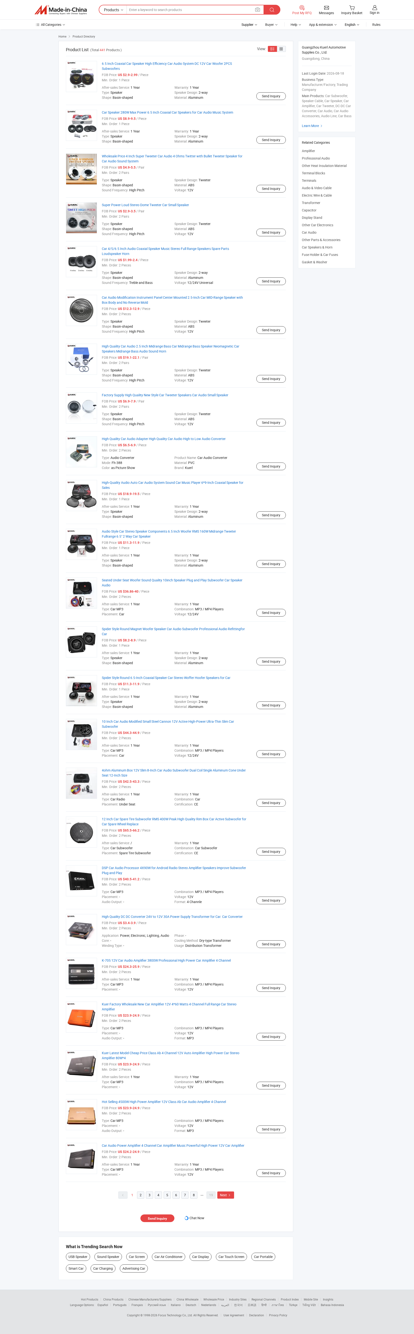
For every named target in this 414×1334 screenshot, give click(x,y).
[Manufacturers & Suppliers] (60, 10)
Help (294, 24)
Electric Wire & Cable (317, 195)
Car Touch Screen (231, 1256)
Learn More (312, 125)
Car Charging (103, 1268)
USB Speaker (78, 1256)
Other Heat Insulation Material (324, 165)
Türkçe (293, 1305)
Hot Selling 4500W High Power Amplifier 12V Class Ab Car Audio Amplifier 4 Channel (164, 1101)
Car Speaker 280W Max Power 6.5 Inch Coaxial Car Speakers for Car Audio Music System (167, 112)
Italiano (176, 1305)
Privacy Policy (278, 1315)
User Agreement (234, 1315)
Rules (376, 24)
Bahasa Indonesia (332, 1305)
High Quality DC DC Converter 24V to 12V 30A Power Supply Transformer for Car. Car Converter (172, 916)
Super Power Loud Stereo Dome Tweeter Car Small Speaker (145, 205)
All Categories (51, 24)
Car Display (200, 1256)
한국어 (238, 1305)
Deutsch (191, 1305)
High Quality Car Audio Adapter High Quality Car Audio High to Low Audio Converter (164, 438)
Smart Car (76, 1268)
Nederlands (208, 1305)
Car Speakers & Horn (317, 247)
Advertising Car (133, 1268)
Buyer (269, 24)
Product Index (290, 1299)
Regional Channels (264, 1299)
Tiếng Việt (309, 1305)
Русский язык (157, 1305)
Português (119, 1305)
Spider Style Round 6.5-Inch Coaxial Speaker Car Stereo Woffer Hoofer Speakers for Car (166, 677)
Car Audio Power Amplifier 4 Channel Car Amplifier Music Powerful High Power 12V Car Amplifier (173, 1145)
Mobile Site (311, 1299)
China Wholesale (187, 1299)
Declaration (256, 1315)
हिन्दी (264, 1305)
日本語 (252, 1305)
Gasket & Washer (314, 262)
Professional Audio (316, 158)
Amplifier (308, 151)
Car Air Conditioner (169, 1256)
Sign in (375, 12)
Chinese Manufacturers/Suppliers (150, 1299)
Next (225, 1195)
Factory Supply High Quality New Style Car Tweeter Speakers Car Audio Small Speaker (165, 395)
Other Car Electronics (317, 225)
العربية (225, 1305)
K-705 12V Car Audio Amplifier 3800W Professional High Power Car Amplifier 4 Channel (166, 960)
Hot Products (89, 1299)
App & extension (321, 24)
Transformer (311, 202)
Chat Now (197, 1218)
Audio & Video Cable (317, 188)
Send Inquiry (271, 96)
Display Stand (312, 217)
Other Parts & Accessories (321, 239)
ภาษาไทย (278, 1305)
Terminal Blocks (313, 173)
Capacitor (309, 210)
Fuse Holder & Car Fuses (320, 254)
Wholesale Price (213, 1299)
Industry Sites (238, 1299)
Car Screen (137, 1256)
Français (137, 1305)
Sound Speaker (108, 1256)
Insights (328, 1299)
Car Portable (263, 1256)
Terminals (309, 180)
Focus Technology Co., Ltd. (175, 1315)
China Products (113, 1299)
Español (103, 1305)
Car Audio (309, 232)
